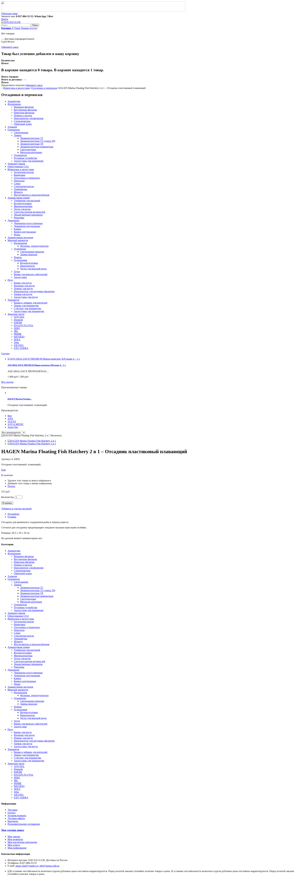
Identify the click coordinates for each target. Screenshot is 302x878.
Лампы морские (28, 254)
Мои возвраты (15, 839)
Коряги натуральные (25, 231)
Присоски (19, 180)
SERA (17, 339)
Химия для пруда (23, 294)
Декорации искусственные (28, 223)
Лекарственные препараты (28, 214)
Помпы (18, 257)
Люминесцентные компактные (36, 146)
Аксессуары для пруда (26, 297)
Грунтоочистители (24, 172)
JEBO (17, 328)
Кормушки (19, 175)
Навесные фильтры (24, 112)
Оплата (11, 812)
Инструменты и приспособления (31, 195)
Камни (17, 229)
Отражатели (20, 155)
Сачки (17, 183)
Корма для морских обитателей (30, 274)
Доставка (12, 809)
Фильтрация (14, 104)
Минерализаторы (23, 206)
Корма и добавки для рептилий (30, 302)
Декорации (13, 220)
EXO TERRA (21, 348)
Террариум (13, 300)
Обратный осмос (23, 124)
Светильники (21, 132)
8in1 (10, 415)
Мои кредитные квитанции (22, 842)
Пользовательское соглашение (24, 824)
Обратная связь (9, 13)
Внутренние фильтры (25, 109)
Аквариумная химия (19, 197)
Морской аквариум (18, 240)
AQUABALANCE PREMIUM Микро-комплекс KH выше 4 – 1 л (37, 365)
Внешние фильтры (24, 107)
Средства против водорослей (29, 212)
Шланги (18, 192)
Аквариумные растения (20, 237)
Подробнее (13, 514)
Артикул (6, 459)
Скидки (5, 353)
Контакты (13, 821)
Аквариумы (14, 101)
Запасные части (16, 314)
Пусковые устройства (25, 158)
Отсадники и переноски (44, 88)
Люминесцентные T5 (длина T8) (37, 141)
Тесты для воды (22, 209)
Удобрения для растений (27, 200)
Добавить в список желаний (16, 508)
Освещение (14, 129)
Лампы (17, 135)
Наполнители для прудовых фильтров (34, 291)
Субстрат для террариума (27, 308)
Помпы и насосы (23, 115)
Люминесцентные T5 (31, 138)
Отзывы (12, 516)
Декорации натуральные (27, 226)
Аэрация (12, 126)
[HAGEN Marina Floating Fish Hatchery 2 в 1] (32, 440)
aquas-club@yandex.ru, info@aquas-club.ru (37, 865)
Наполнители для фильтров (28, 118)
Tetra (16, 342)
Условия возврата (17, 815)
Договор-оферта (16, 818)
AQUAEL (19, 317)
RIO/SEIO (19, 336)
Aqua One (13, 427)
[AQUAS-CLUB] (10, 22)
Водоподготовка (23, 203)
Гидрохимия (20, 260)
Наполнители (27, 266)
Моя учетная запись (12, 830)
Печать (11, 486)
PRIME (18, 334)
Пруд (10, 280)
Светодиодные (28, 149)
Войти (4, 19)
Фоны (17, 234)
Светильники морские (32, 251)
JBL (16, 331)
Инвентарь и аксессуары (16, 88)
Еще (3, 469)
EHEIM (18, 322)
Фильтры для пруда (24, 285)
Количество (7, 497)
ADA (10, 418)
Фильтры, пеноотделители (34, 246)
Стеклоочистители (24, 186)
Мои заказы (14, 836)
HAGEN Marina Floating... (20, 399)
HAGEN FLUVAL (24, 325)
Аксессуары (20, 277)
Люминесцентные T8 (31, 143)
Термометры (20, 189)
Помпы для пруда (23, 288)
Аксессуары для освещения (28, 161)
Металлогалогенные (31, 152)
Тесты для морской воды (33, 268)
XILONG (19, 345)
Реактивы (19, 217)
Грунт (17, 271)
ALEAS (12, 421)
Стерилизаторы (22, 121)
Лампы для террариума (26, 305)
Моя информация (17, 847)
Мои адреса (14, 845)
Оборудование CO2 (18, 166)
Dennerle (18, 319)
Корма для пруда (23, 283)
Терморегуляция (16, 163)
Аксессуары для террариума (29, 311)
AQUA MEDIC (16, 424)
